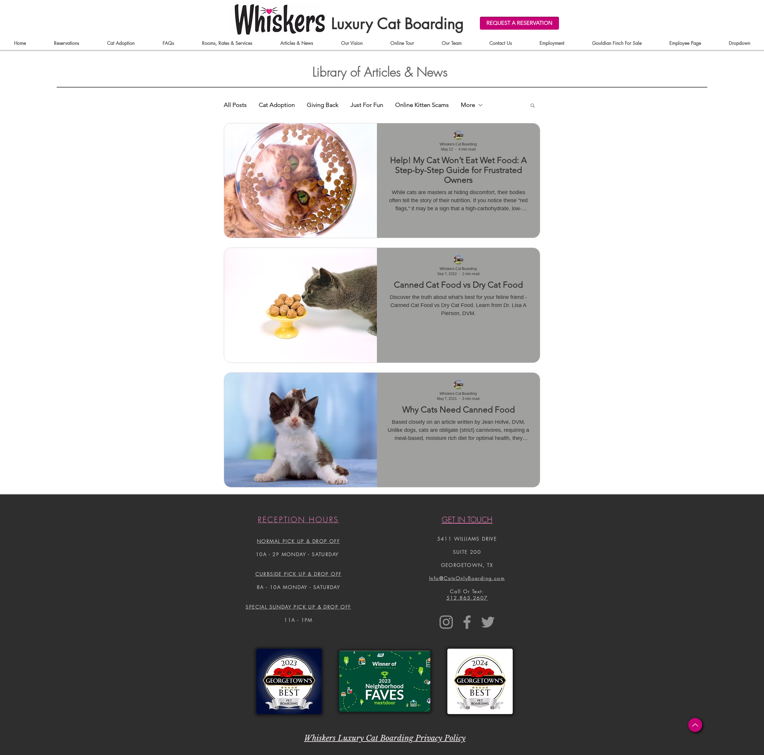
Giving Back (322, 104)
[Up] (695, 725)
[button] (532, 106)
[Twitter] (488, 622)
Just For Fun (366, 104)
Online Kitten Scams (422, 104)
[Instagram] (446, 622)
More (468, 104)
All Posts (235, 104)
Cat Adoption (277, 104)
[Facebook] (467, 622)
